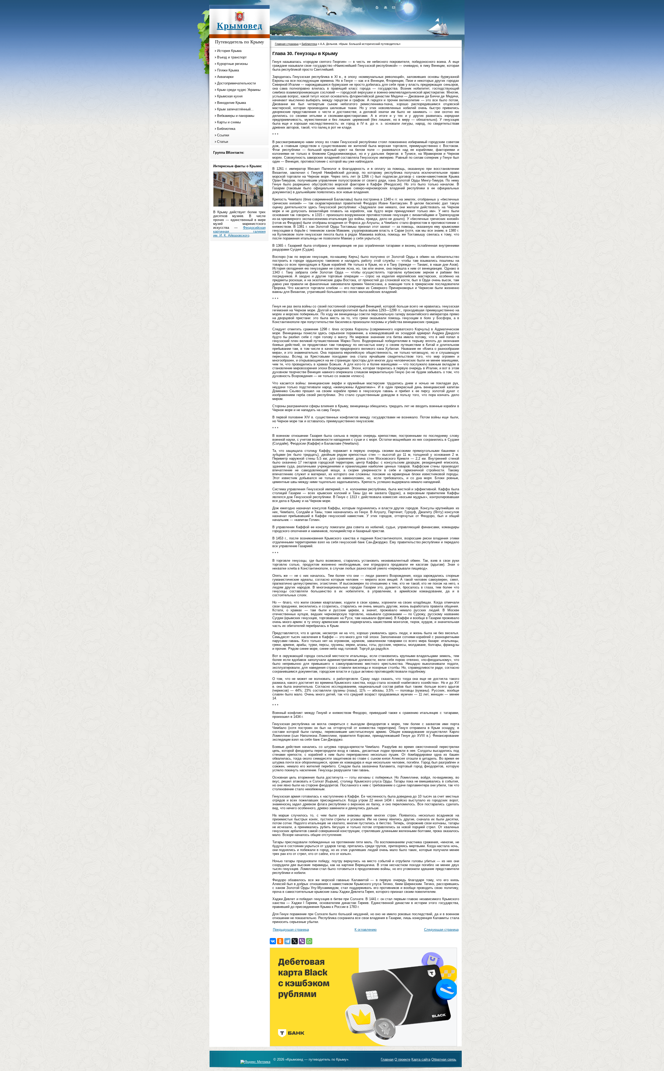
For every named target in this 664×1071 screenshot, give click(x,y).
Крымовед (239, 25)
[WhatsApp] (309, 941)
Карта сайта (420, 1059)
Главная (387, 1059)
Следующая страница (441, 930)
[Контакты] (393, 7)
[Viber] (302, 941)
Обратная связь (443, 1059)
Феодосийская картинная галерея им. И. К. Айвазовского (239, 231)
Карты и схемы (229, 122)
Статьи (222, 142)
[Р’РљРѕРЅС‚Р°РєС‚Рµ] (273, 941)
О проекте (402, 1059)
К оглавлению (366, 930)
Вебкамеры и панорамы (235, 116)
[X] (295, 941)
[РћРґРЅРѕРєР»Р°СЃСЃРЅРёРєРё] (280, 941)
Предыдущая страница (291, 930)
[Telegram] (287, 941)
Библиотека (226, 129)
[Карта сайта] (385, 7)
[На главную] (377, 7)
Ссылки (223, 135)
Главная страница (287, 43)
